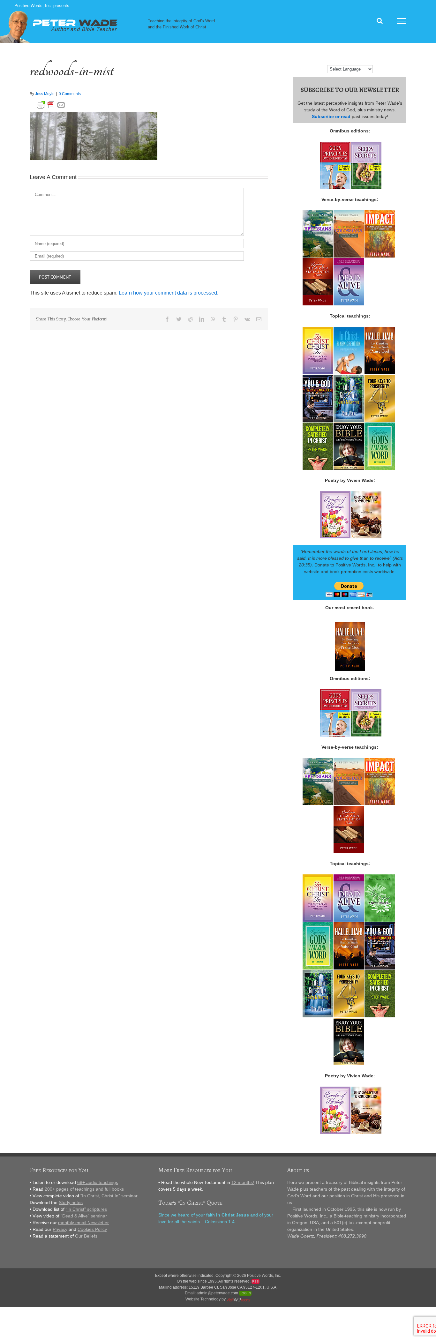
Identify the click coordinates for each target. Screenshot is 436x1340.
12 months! (242, 1182)
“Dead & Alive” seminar (84, 1215)
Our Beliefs (86, 1236)
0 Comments (70, 94)
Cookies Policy (92, 1229)
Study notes (71, 1202)
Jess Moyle (45, 94)
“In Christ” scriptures (86, 1209)
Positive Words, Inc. (264, 1275)
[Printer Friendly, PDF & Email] (51, 104)
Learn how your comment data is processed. (168, 293)
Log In (245, 1293)
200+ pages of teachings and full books (84, 1189)
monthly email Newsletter (83, 1222)
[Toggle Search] (380, 21)
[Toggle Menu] (402, 21)
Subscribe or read (331, 116)
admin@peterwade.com (217, 1293)
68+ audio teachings (97, 1182)
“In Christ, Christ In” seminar (108, 1195)
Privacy (60, 1229)
